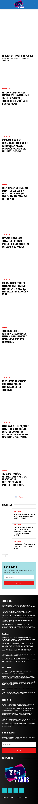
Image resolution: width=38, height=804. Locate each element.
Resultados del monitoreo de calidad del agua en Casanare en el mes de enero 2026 (18, 693)
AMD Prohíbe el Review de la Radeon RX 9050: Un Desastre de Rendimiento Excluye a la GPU (17, 611)
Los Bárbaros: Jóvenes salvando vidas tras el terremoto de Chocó (24, 546)
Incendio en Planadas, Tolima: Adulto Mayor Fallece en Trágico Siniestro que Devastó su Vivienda (15, 242)
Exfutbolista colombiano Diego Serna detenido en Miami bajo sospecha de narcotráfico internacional (18, 725)
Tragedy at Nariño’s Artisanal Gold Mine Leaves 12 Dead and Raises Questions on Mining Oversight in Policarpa (15, 479)
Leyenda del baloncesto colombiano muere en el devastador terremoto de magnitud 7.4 (18, 705)
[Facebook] (4, 790)
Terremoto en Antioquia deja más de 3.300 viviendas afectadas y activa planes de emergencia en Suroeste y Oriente (23, 531)
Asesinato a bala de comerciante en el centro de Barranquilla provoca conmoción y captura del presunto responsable (15, 146)
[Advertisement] (19, 29)
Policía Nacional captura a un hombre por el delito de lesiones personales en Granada (17, 650)
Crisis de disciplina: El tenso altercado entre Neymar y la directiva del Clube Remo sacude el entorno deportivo (17, 715)
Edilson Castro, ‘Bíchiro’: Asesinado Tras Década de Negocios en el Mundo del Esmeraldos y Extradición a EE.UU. (15, 289)
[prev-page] (3, 555)
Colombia (6, 89)
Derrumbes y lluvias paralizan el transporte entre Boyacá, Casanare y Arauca (17, 672)
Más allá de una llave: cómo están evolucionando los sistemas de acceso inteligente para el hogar (18, 616)
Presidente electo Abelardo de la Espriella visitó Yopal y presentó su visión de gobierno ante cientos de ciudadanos (18, 683)
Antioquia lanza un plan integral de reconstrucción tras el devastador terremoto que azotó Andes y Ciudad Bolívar (15, 98)
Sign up (19, 583)
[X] (16, 790)
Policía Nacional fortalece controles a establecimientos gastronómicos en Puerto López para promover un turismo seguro (19, 660)
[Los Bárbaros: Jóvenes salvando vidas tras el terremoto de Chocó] (7, 545)
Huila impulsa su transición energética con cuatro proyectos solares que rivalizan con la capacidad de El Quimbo (15, 193)
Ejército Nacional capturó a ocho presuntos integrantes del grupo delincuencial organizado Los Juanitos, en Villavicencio (18, 639)
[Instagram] (10, 790)
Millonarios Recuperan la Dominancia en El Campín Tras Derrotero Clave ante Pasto (18, 719)
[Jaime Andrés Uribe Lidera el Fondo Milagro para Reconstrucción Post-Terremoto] (19, 372)
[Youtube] (21, 790)
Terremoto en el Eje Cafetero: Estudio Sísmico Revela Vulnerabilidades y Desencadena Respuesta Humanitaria (14, 336)
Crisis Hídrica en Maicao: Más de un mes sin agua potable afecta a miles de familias (24, 516)
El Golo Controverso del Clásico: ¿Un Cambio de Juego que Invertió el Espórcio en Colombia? (18, 709)
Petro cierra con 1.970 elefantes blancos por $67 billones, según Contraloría (18, 654)
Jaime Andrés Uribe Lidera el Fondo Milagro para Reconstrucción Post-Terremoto (15, 385)
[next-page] (6, 555)
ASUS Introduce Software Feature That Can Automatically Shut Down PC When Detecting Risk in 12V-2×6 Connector (18, 607)
